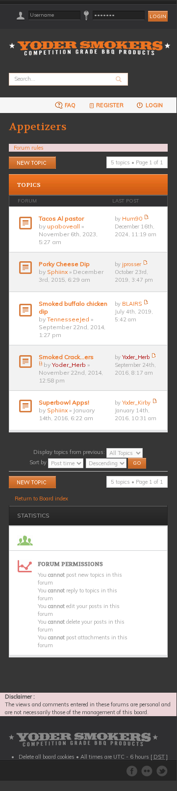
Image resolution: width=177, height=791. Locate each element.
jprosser (131, 264)
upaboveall (63, 226)
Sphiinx (57, 271)
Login (153, 105)
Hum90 (132, 218)
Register (110, 105)
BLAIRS (132, 303)
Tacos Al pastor (61, 218)
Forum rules (29, 147)
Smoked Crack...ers (66, 357)
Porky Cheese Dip (64, 264)
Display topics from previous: (69, 452)
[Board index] (93, 42)
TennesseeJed (68, 319)
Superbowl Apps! (64, 402)
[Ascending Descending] (116, 462)
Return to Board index (41, 498)
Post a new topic (29, 160)
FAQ (69, 105)
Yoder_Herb (69, 364)
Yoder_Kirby (136, 402)
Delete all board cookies (47, 756)
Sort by (38, 462)
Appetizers (38, 127)
